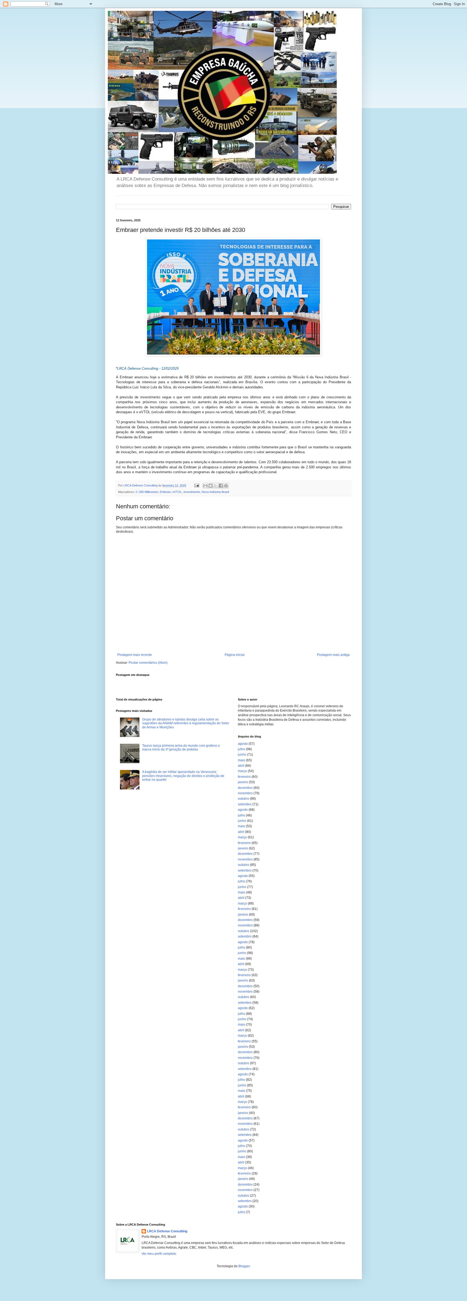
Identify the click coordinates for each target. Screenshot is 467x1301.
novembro (245, 793)
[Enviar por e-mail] (205, 485)
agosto (243, 744)
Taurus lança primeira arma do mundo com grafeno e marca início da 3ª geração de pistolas (181, 747)
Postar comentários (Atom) (148, 663)
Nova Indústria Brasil (215, 491)
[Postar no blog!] (210, 485)
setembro (245, 804)
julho (241, 749)
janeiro (243, 782)
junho (242, 754)
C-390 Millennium (147, 491)
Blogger (244, 1266)
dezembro (245, 788)
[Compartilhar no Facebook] (221, 485)
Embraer (165, 491)
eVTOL (177, 491)
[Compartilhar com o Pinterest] (226, 485)
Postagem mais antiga (333, 655)
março (242, 771)
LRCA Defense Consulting (167, 1231)
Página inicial (235, 655)
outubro (243, 798)
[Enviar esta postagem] (196, 485)
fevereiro (244, 777)
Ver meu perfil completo (159, 1254)
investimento (192, 491)
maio (241, 760)
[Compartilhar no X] (215, 485)
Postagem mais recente (134, 655)
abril (241, 766)
